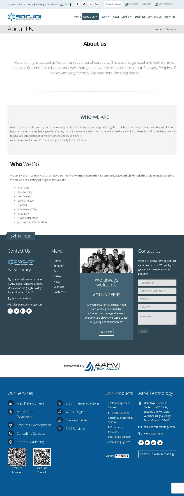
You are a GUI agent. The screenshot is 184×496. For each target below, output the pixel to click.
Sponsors (59, 286)
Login (148, 3)
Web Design (74, 412)
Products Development (34, 425)
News (116, 16)
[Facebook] (77, 4)
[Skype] (96, 4)
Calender (133, 3)
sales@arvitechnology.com (53, 4)
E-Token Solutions (118, 412)
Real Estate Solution (119, 436)
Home (77, 16)
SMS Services (75, 428)
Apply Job (170, 16)
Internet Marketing (30, 442)
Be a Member (165, 3)
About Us (89, 16)
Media (125, 16)
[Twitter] (84, 4)
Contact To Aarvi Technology (157, 454)
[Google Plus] (90, 4)
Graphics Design (77, 420)
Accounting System (119, 442)
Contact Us (155, 16)
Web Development (30, 403)
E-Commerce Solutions (82, 403)
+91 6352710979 (22, 4)
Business (140, 16)
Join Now (106, 331)
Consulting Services (31, 433)
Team (103, 16)
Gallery (57, 276)
